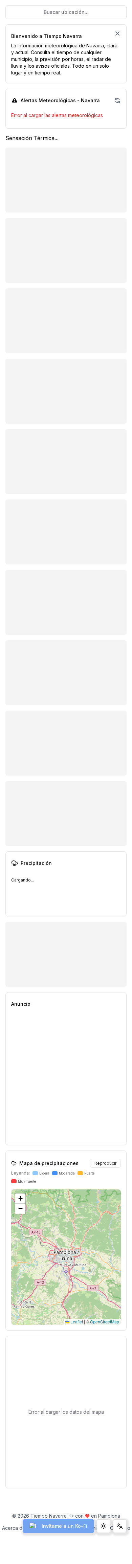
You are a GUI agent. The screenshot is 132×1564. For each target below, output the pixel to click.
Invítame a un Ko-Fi (64, 1526)
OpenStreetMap (104, 1321)
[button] (20, 1198)
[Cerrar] (117, 33)
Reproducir (105, 1163)
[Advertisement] (66, 1079)
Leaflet (76, 1321)
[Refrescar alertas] (117, 100)
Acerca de (13, 1528)
